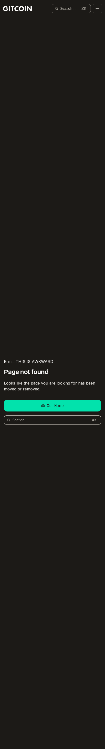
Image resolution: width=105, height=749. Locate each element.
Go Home (55, 405)
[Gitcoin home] (17, 8)
